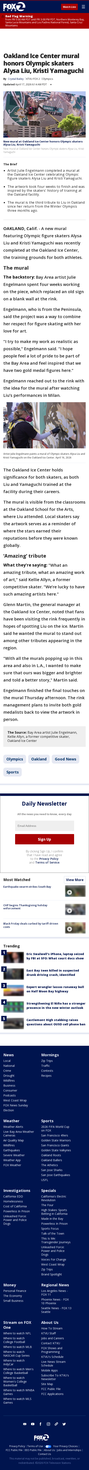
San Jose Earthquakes (55, 1175)
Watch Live (69, 7)
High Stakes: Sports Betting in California (54, 1212)
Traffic (45, 1066)
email (25, 1424)
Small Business (13, 1301)
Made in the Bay (52, 1219)
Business (9, 1085)
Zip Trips (47, 1061)
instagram (48, 1424)
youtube (32, 1424)
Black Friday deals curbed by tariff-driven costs (30, 925)
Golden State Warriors (56, 1140)
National (9, 1066)
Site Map (47, 1384)
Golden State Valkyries (56, 1150)
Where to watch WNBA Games (18, 1392)
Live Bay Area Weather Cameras (18, 1133)
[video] (75, 891)
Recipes (46, 1076)
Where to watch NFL (17, 1333)
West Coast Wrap (15, 1100)
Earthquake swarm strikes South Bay (27, 886)
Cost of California (15, 1206)
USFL (44, 1180)
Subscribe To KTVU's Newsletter (55, 1377)
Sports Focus (50, 1228)
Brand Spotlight (51, 1274)
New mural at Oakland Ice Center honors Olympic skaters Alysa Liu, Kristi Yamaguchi (43, 143)
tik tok (56, 1424)
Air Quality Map (13, 1140)
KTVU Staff (48, 1333)
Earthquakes (11, 1150)
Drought (8, 1076)
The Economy (12, 1296)
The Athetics (49, 1165)
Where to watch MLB (17, 1347)
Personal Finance (14, 1291)
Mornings (50, 1054)
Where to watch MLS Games (17, 1400)
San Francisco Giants (55, 1145)
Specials (48, 1190)
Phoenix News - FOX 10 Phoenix (55, 1301)
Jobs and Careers (52, 1338)
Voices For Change (53, 1259)
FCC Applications (52, 1394)
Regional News (55, 1284)
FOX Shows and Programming (51, 1350)
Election (8, 1110)
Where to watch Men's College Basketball (18, 1371)
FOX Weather (12, 1165)
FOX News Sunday (15, 1105)
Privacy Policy (49, 859)
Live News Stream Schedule (53, 1363)
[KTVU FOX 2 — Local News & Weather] (15, 7)
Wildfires (9, 1080)
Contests (47, 1071)
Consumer (10, 1090)
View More (75, 880)
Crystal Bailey (16, 79)
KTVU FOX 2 (33, 79)
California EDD (13, 1196)
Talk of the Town (52, 1233)
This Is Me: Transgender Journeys (56, 1240)
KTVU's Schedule (52, 1357)
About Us (49, 1322)
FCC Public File (51, 1389)
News (8, 1054)
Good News (65, 759)
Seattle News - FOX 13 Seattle (56, 1310)
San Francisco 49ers (54, 1135)
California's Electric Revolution (53, 1198)
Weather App (12, 1160)
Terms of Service (47, 862)
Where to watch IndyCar (14, 1362)
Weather (11, 1120)
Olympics (47, 79)
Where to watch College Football (14, 1340)
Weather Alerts (13, 1127)
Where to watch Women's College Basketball (15, 1381)
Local (7, 1061)
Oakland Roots (51, 1155)
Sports (12, 772)
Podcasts (9, 1095)
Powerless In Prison (16, 1211)
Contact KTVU (50, 1343)
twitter (64, 1424)
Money (9, 1284)
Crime (7, 1071)
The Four (47, 1205)
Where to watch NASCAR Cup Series (16, 1353)
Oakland (39, 759)
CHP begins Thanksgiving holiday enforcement (25, 906)
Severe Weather (14, 1155)
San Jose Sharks (52, 1170)
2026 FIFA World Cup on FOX (55, 1128)
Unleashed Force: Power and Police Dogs (15, 1220)
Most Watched (16, 879)
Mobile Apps (49, 1370)
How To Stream (52, 1328)
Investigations (16, 1190)
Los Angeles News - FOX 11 (54, 1292)
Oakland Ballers (51, 1160)
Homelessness (13, 1201)
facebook (40, 1424)
